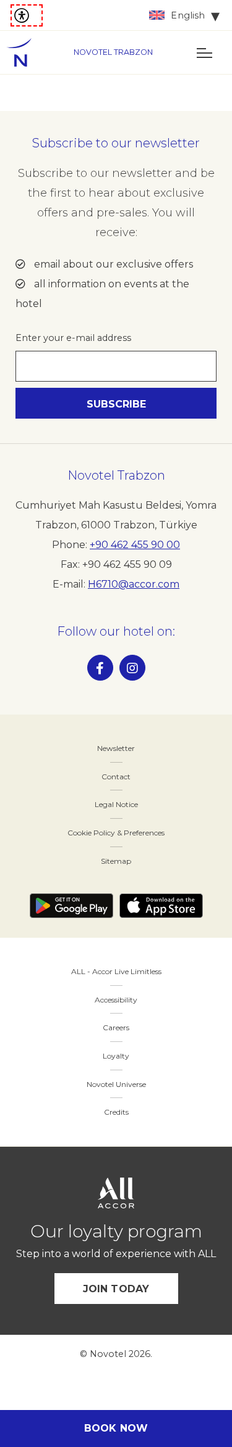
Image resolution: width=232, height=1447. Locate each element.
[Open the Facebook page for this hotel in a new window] (100, 668)
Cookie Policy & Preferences (116, 832)
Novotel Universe (116, 1084)
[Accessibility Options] (26, 15)
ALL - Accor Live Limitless (116, 971)
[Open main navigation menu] (204, 52)
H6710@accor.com (133, 584)
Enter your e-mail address (73, 337)
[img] (24, 52)
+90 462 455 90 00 (135, 545)
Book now (116, 1428)
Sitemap (116, 861)
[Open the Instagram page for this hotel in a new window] (132, 668)
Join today (116, 1289)
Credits (116, 1112)
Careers (116, 1027)
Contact (116, 776)
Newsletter (116, 748)
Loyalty (116, 1055)
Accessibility (116, 999)
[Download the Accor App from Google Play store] (71, 905)
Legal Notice (116, 804)
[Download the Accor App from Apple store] (161, 905)
